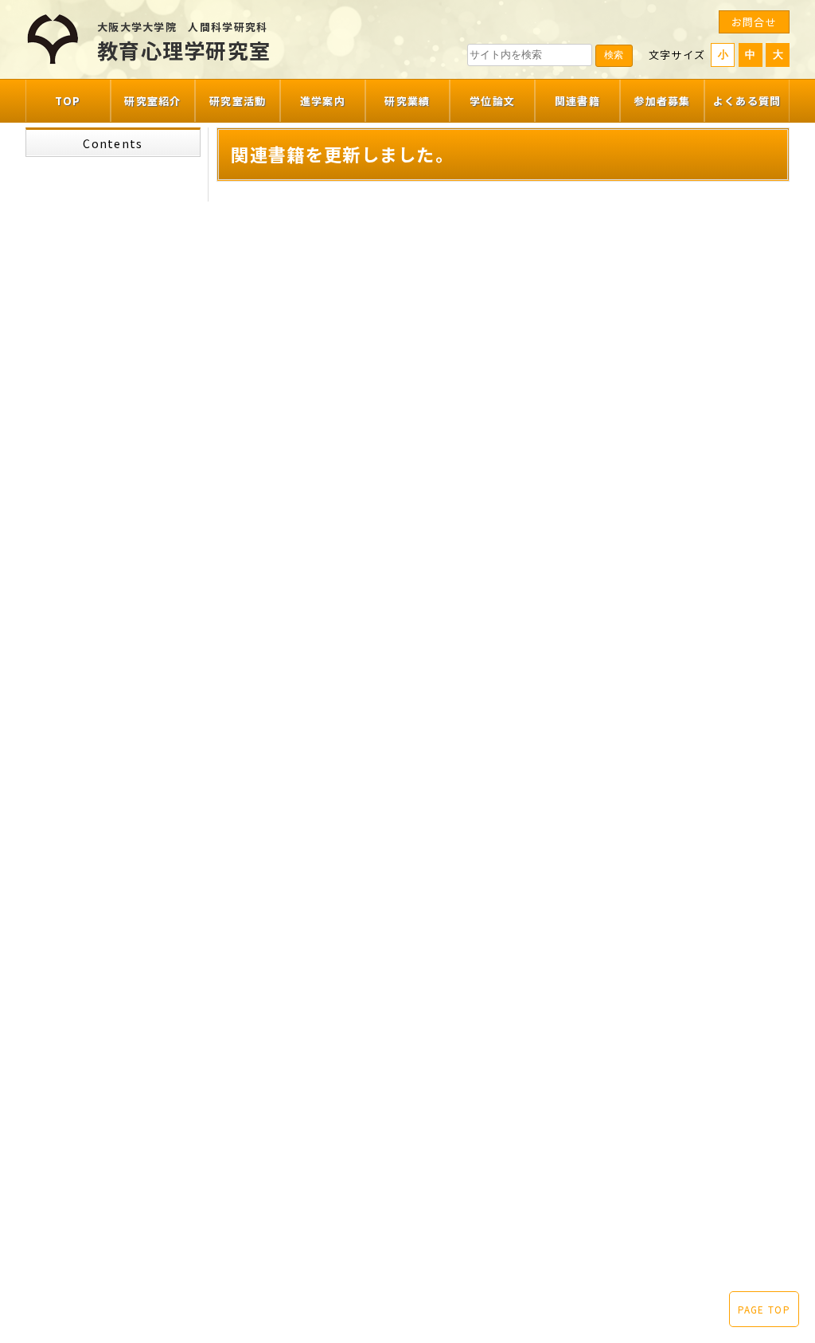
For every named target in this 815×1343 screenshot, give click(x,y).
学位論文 (492, 100)
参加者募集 (662, 100)
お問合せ (754, 21)
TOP (68, 100)
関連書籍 (577, 100)
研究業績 (407, 100)
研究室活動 (238, 100)
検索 (613, 55)
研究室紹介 (152, 100)
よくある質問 (747, 100)
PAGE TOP (764, 1309)
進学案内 (322, 100)
